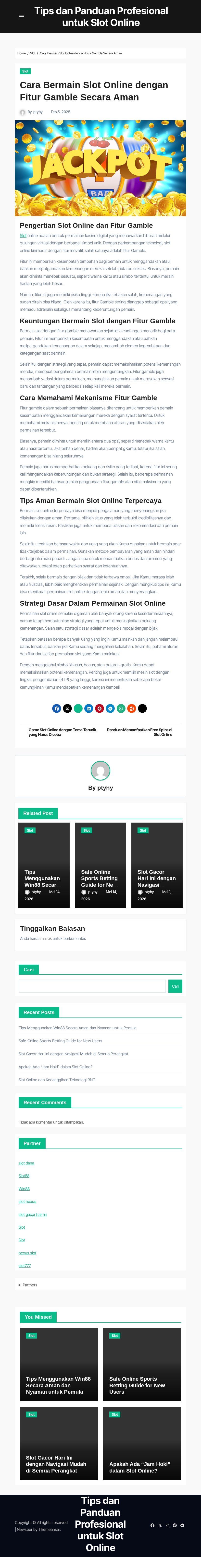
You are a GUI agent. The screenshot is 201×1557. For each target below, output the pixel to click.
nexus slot (27, 1252)
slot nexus (27, 1201)
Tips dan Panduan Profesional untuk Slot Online (101, 16)
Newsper (24, 1529)
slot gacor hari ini (33, 1214)
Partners (30, 1284)
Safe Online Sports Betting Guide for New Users (99, 881)
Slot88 (24, 1175)
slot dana (26, 1163)
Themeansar (49, 1529)
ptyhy (38, 111)
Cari (29, 969)
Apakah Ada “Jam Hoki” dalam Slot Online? (55, 1066)
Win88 (24, 1188)
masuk (46, 938)
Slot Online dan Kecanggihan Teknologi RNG (57, 1079)
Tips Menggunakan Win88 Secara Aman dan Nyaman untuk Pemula (78, 1027)
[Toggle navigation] (21, 16)
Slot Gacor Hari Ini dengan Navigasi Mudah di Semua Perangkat (73, 1053)
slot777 (25, 1265)
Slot (25, 71)
